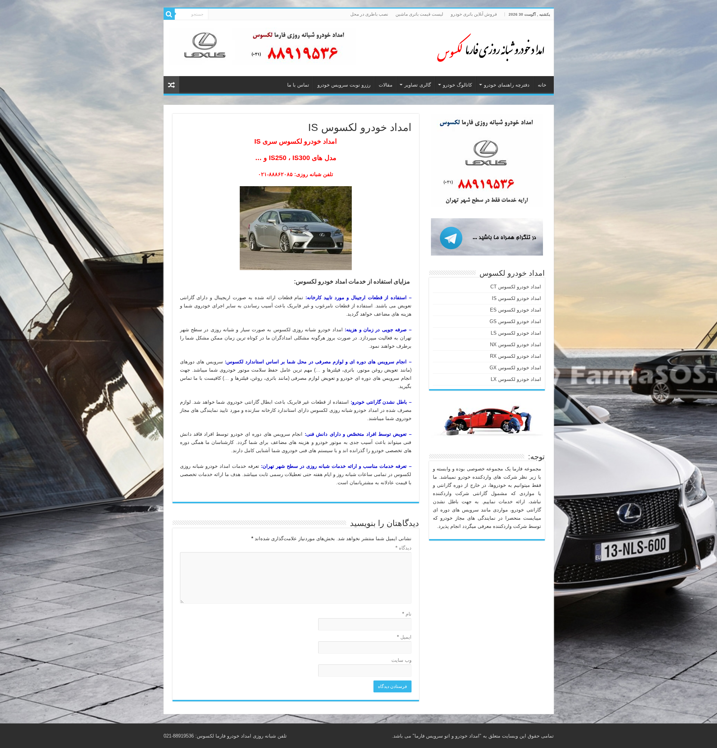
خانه (542, 85)
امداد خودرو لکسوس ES (515, 310)
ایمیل (404, 637)
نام (407, 614)
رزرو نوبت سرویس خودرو (343, 85)
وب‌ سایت (401, 660)
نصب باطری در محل (369, 14)
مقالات (385, 85)
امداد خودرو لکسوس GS (515, 321)
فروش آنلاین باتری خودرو (474, 14)
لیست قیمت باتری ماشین (419, 14)
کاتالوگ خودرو (457, 85)
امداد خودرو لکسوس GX (515, 367)
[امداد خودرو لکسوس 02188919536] (488, 47)
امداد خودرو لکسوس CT (515, 287)
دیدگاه (403, 548)
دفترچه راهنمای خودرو (507, 85)
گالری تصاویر (417, 85)
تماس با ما (298, 85)
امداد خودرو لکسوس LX (516, 379)
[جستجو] (169, 14)
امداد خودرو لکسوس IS (516, 298)
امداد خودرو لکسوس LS (516, 333)
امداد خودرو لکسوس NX (515, 344)
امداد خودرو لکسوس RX (515, 356)
